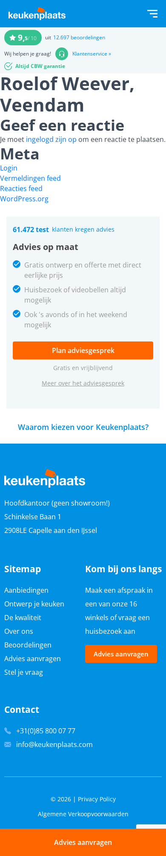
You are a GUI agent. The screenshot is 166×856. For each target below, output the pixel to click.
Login (8, 168)
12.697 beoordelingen (79, 37)
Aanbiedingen (26, 590)
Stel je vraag (23, 672)
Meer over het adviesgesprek (83, 383)
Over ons (18, 631)
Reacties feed (21, 188)
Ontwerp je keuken (34, 604)
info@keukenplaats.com (54, 744)
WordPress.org (24, 198)
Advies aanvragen (32, 659)
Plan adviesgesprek (83, 350)
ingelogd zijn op (51, 139)
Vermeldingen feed (30, 178)
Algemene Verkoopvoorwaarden (83, 814)
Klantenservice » (91, 53)
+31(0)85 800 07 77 (45, 730)
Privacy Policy (97, 799)
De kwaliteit (22, 618)
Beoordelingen (28, 645)
